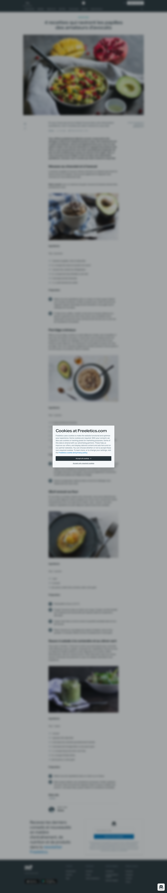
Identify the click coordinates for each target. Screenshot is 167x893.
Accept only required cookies (83, 463)
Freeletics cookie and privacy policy (73, 453)
